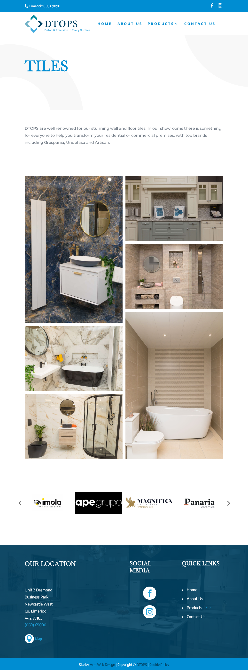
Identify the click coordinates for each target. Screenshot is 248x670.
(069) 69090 (35, 624)
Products (161, 24)
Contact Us (200, 24)
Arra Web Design (102, 664)
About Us (129, 24)
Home (105, 24)
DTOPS (142, 664)
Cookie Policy (159, 664)
